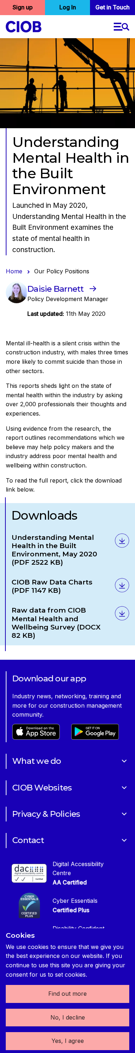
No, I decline (67, 1017)
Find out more (67, 993)
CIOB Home (23, 26)
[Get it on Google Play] (95, 737)
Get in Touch (112, 7)
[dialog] (67, 990)
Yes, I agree (67, 1040)
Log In (67, 7)
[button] (121, 27)
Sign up (23, 7)
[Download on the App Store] (36, 737)
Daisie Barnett (55, 289)
